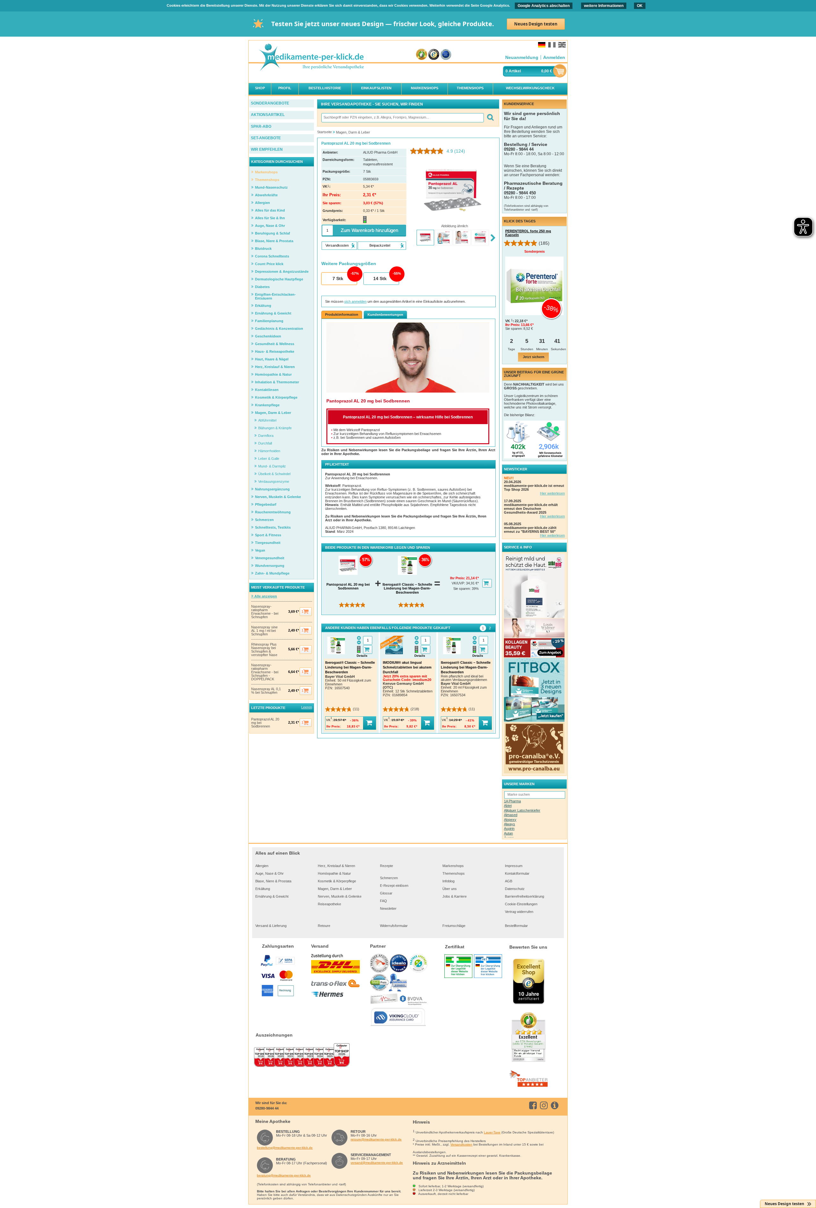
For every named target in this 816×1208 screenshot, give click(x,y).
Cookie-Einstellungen (521, 904)
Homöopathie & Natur (334, 873)
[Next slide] (493, 238)
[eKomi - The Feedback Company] (421, 55)
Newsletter (388, 908)
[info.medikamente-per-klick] (556, 1105)
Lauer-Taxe (492, 1132)
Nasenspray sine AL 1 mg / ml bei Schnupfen (264, 631)
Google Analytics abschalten (544, 6)
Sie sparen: (462, 588)
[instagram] (545, 1105)
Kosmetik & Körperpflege (337, 881)
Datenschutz (515, 889)
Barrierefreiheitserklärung (524, 896)
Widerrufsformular (394, 926)
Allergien (261, 866)
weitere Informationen (603, 6)
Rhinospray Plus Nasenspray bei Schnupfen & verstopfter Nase (264, 650)
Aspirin (509, 828)
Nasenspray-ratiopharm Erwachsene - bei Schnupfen (264, 612)
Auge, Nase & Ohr (269, 873)
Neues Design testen (535, 24)
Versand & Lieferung (271, 926)
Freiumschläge (453, 926)
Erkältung (262, 889)
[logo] (311, 58)
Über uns (449, 889)
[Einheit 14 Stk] (380, 278)
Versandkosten (461, 1144)
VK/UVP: (459, 583)
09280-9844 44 (267, 1108)
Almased (510, 815)
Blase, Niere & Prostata (273, 881)
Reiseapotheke (329, 904)
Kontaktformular (517, 873)
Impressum (513, 866)
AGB (508, 881)
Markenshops (453, 866)
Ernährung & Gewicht (271, 896)
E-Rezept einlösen (394, 885)
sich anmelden (355, 301)
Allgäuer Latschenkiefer (522, 810)
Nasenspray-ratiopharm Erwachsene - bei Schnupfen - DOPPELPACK (264, 672)
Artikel (515, 71)
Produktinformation (341, 314)
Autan (508, 833)
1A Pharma (512, 801)
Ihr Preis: (458, 578)
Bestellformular (516, 926)
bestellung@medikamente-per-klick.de (285, 1147)
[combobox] (402, 118)
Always (509, 824)
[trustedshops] (433, 55)
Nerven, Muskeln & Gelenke (339, 896)
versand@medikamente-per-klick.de (377, 1162)
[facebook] (534, 1105)
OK (640, 6)
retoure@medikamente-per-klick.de (376, 1139)
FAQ (383, 901)
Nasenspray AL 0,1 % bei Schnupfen (266, 690)
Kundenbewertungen (385, 314)
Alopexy (510, 819)
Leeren (306, 707)
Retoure (324, 926)
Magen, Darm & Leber (335, 889)
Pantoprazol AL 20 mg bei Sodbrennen (265, 723)
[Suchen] (490, 118)
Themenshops (453, 873)
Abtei (508, 805)
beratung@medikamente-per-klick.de (284, 1175)
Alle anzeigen (265, 596)
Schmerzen (389, 878)
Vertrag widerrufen (519, 912)
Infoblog (448, 881)
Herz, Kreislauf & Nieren (336, 866)
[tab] (483, 628)
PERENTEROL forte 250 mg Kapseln (528, 233)
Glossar (386, 893)
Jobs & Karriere (454, 896)
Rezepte (386, 866)
